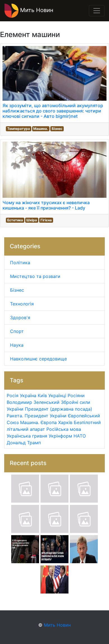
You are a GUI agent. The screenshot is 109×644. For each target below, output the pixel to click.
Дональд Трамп (24, 442)
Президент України (46, 415)
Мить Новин (35, 10)
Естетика (15, 220)
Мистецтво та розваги (35, 276)
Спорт (17, 331)
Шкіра (31, 220)
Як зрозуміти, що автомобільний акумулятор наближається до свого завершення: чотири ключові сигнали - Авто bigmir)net (53, 111)
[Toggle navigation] (97, 10)
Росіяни (76, 395)
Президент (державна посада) (58, 409)
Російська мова (63, 429)
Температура (18, 129)
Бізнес (57, 129)
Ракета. (15, 415)
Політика (20, 262)
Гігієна (46, 220)
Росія (12, 395)
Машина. (40, 129)
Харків (65, 422)
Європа (49, 422)
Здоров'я (20, 317)
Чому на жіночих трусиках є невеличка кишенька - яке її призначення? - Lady (46, 205)
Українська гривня (27, 436)
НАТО (80, 436)
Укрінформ (60, 436)
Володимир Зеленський (33, 402)
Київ (42, 395)
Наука (16, 345)
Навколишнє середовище (38, 359)
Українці (57, 395)
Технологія (22, 304)
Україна (28, 395)
